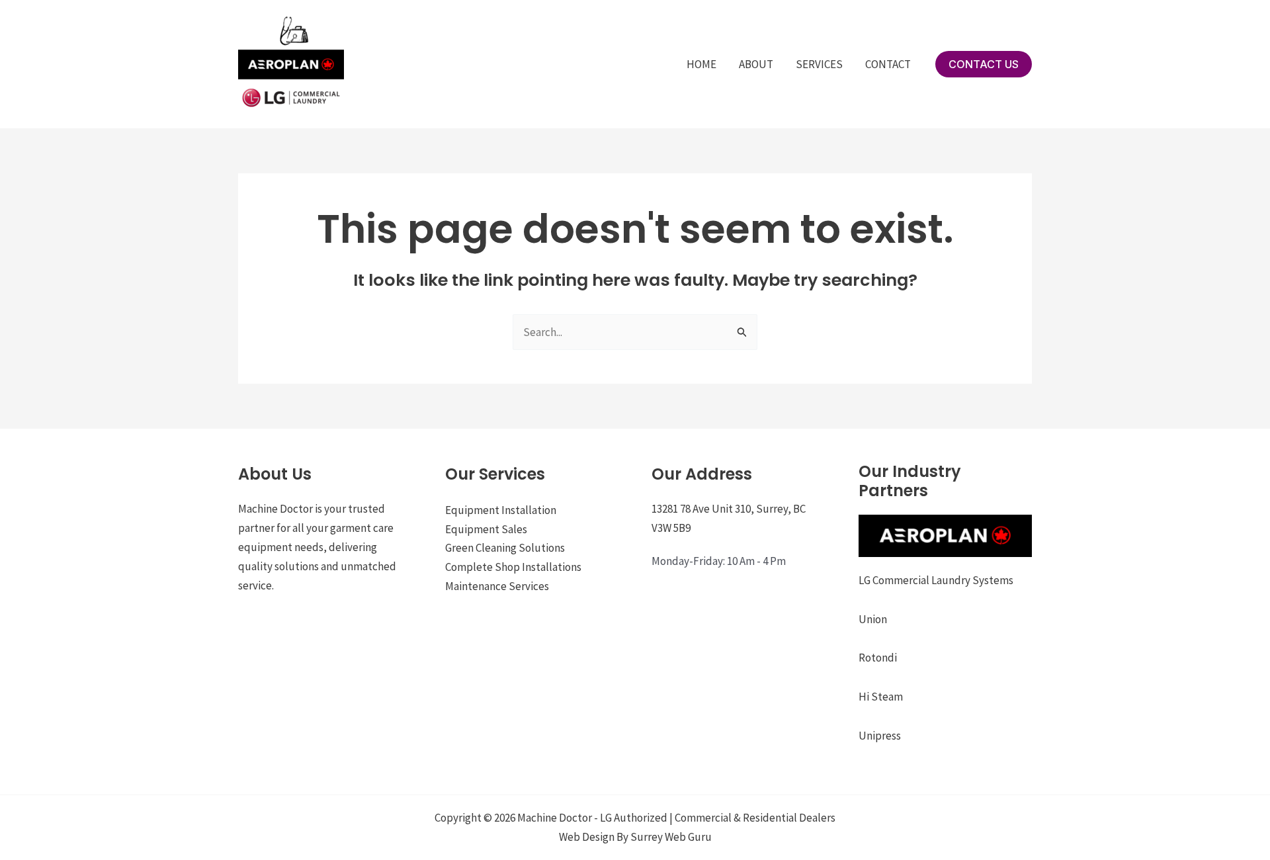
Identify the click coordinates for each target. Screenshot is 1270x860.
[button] (983, 64)
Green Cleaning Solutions (505, 547)
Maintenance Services (497, 586)
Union (873, 619)
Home (701, 64)
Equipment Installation (500, 510)
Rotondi (878, 657)
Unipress (880, 735)
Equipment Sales (486, 529)
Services (819, 64)
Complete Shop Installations (513, 567)
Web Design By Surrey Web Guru (635, 837)
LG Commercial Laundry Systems (936, 580)
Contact (888, 64)
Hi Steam (881, 696)
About (756, 64)
